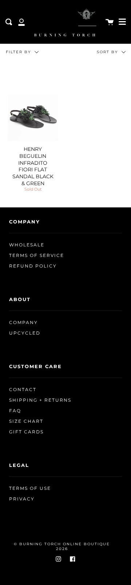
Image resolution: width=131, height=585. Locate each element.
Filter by (19, 52)
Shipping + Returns (40, 400)
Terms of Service (36, 255)
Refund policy (33, 266)
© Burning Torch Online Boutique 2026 (62, 546)
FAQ (15, 410)
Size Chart (26, 421)
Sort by (108, 52)
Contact (22, 389)
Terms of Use (30, 488)
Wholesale (26, 244)
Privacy (22, 499)
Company (23, 322)
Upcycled (24, 333)
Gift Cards (26, 431)
